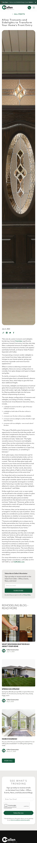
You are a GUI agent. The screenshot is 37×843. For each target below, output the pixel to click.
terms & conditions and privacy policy (20, 820)
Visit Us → (31, 2)
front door (18, 341)
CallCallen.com (19, 562)
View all (8, 761)
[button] (33, 8)
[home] (9, 7)
